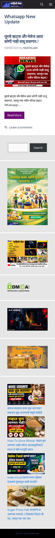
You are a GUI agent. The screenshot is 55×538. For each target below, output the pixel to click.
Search (38, 148)
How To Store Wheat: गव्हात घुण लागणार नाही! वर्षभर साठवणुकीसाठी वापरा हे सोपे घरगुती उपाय (26, 445)
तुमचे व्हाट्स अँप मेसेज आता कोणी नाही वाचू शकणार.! (23, 38)
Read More (14, 115)
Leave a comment (20, 127)
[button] (41, 4)
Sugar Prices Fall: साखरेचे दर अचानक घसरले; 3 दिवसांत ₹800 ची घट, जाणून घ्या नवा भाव (25, 514)
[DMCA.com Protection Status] (18, 290)
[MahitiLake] (11, 4)
